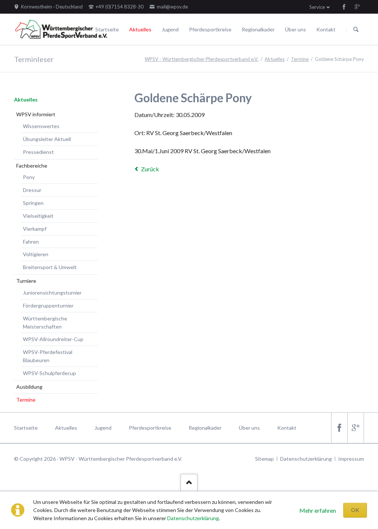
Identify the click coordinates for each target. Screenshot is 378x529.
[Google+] (357, 6)
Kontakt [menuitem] (286, 428)
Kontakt (326, 29)
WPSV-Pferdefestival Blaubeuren (47, 356)
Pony (29, 177)
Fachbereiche (31, 165)
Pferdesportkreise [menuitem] (150, 428)
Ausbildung (29, 387)
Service (317, 7)
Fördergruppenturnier (48, 305)
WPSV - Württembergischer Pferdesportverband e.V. (201, 59)
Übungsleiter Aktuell (47, 139)
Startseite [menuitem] (26, 428)
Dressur (32, 190)
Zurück (150, 168)
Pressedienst (38, 152)
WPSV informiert (35, 114)
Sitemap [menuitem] (264, 459)
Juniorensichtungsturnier (52, 292)
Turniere (26, 281)
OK (355, 510)
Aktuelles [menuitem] (66, 428)
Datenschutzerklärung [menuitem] (306, 459)
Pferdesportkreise (210, 29)
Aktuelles (140, 29)
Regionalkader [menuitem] (205, 428)
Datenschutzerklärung (193, 518)
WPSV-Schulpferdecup (49, 373)
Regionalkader (258, 29)
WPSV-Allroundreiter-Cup (53, 339)
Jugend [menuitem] (102, 428)
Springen (33, 203)
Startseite (107, 29)
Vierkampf (35, 229)
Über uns (295, 29)
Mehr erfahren (317, 510)
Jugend (170, 29)
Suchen (356, 29)
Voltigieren (35, 254)
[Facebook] (344, 6)
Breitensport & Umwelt (50, 267)
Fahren (31, 241)
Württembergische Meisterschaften (45, 322)
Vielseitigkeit (38, 216)
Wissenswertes (41, 126)
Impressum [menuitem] (351, 459)
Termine (300, 59)
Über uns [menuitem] (249, 428)
